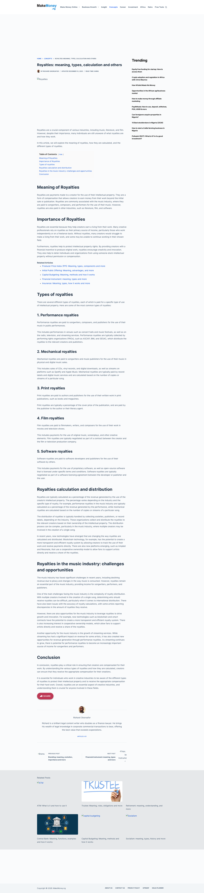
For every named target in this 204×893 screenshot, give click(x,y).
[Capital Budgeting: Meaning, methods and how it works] (102, 824)
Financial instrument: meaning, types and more (64, 279)
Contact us (120, 888)
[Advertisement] (102, 30)
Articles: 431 (82, 736)
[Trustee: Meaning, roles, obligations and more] (102, 791)
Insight (104, 7)
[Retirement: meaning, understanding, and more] (146, 791)
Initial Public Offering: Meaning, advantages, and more (68, 270)
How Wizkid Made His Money (143, 85)
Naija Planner (158, 888)
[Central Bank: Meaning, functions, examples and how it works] (57, 824)
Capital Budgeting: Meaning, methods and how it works (68, 275)
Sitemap (146, 888)
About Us (108, 888)
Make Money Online (68, 7)
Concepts (113, 7)
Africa (143, 7)
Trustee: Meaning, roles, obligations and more (102, 805)
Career (123, 7)
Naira (150, 7)
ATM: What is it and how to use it (52, 805)
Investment (133, 7)
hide (60, 154)
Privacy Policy (134, 888)
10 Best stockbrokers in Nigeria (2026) (147, 123)
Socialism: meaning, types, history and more (145, 838)
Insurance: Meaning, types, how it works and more (66, 283)
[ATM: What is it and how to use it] (57, 791)
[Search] (166, 7)
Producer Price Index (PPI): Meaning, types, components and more (73, 266)
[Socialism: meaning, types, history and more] (146, 824)
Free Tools (159, 7)
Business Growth (89, 7)
